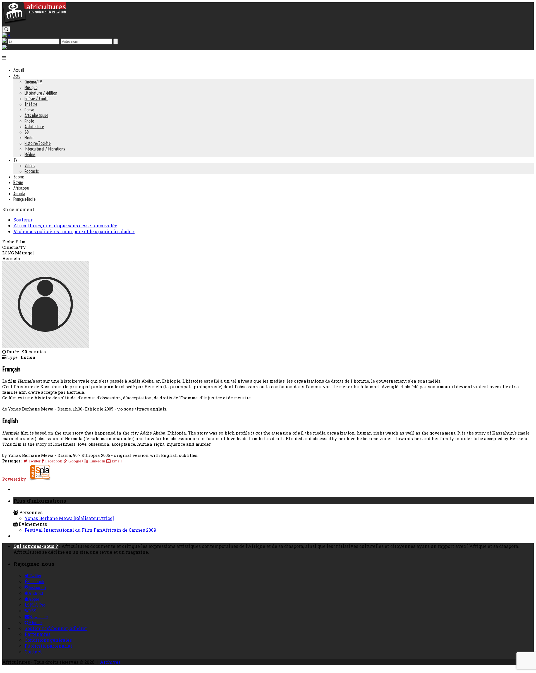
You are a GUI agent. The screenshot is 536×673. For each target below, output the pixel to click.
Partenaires (38, 634)
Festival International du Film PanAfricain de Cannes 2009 (90, 530)
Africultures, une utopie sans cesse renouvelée (65, 225)
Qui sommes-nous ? (35, 546)
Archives (110, 662)
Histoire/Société (38, 143)
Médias (30, 154)
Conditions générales (48, 640)
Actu (16, 76)
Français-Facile (24, 199)
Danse (29, 110)
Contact (33, 652)
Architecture (34, 126)
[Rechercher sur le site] (6, 29)
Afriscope (21, 188)
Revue (18, 182)
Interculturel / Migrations (45, 149)
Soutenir (23, 220)
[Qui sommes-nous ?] (4, 47)
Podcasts (32, 171)
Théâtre (31, 104)
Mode (29, 137)
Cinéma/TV (33, 82)
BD (27, 132)
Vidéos (30, 165)
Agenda (19, 193)
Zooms (19, 177)
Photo (29, 121)
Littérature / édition (41, 93)
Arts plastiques (36, 115)
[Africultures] (34, 23)
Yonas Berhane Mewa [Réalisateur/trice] (69, 518)
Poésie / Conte (36, 98)
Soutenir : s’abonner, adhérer (56, 628)
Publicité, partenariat (48, 646)
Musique (31, 87)
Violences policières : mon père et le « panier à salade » (74, 231)
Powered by (15, 479)
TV (15, 160)
